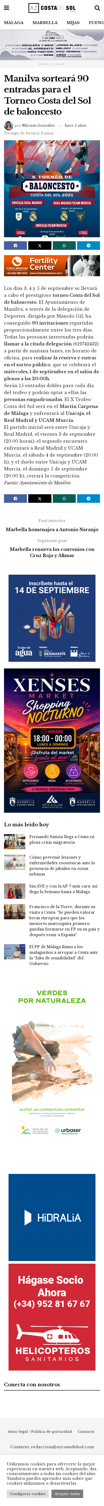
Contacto (86, 1431)
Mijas (73, 22)
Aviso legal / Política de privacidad (40, 1431)
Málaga (13, 22)
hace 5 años (75, 125)
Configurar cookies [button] (28, 1494)
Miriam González (38, 125)
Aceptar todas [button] (67, 1494)
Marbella (45, 22)
